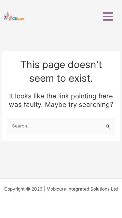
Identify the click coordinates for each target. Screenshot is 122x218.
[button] (108, 16)
